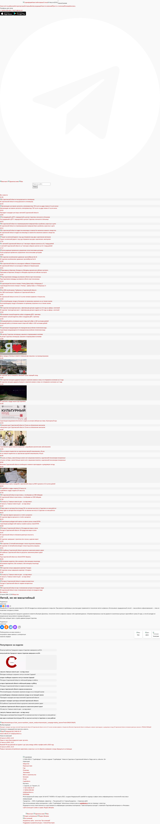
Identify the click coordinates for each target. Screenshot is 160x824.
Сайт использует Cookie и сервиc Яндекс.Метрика (38, 807)
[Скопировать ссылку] (10, 606)
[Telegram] (80, 98)
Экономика (26, 772)
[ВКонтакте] (1, 606)
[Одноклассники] (13, 181)
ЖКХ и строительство (29, 774)
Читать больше (146, 727)
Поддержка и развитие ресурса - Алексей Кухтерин (39, 823)
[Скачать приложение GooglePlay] (19, 13)
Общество (15, 594)
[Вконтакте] (4, 181)
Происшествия (27, 766)
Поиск (35, 186)
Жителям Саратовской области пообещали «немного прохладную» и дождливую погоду (91, 727)
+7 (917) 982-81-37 (17, 10)
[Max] (21, 181)
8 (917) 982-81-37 (16, 731)
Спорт (25, 779)
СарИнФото (26, 781)
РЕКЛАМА (26, 794)
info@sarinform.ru (16, 733)
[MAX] (8, 606)
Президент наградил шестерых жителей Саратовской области (15, 727)
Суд (24, 768)
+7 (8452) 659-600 (5, 10)
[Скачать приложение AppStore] (6, 13)
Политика (26, 770)
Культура (25, 777)
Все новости (4, 195)
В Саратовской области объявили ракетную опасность (128, 727)
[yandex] (30, 816)
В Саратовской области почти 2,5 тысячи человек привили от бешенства (50, 727)
